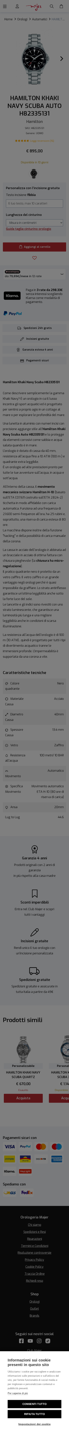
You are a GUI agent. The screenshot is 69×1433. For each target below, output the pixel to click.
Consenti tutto (34, 1404)
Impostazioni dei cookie (34, 1424)
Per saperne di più (18, 1393)
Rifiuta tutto (34, 1414)
